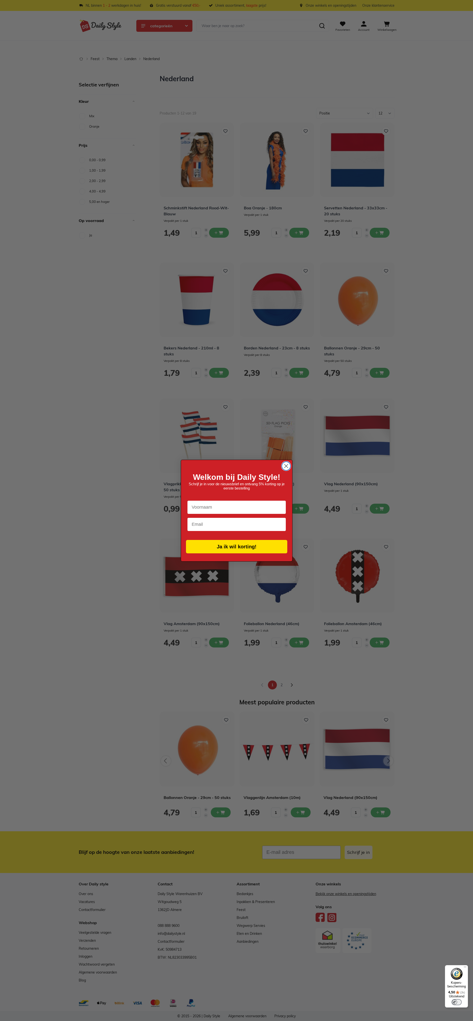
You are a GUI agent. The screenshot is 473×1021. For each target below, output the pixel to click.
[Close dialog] (286, 466)
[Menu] (465, 968)
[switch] (457, 1002)
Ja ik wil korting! (236, 546)
